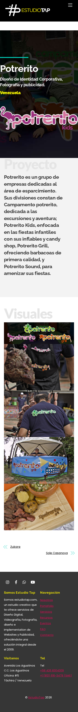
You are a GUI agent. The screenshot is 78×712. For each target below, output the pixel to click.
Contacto (47, 635)
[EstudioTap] (27, 15)
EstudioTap (36, 697)
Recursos (46, 618)
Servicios (46, 612)
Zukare (15, 547)
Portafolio (47, 606)
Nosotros (46, 600)
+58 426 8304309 (52, 670)
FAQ (43, 629)
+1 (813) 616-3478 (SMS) (56, 675)
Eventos (45, 623)
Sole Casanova (57, 553)
